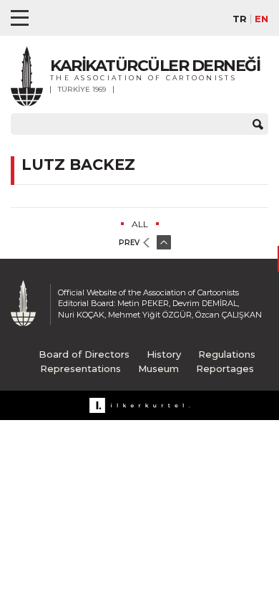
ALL (140, 224)
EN (261, 19)
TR (239, 19)
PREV (129, 242)
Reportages (225, 368)
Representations (80, 368)
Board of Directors (84, 354)
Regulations (226, 354)
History (164, 354)
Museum (158, 368)
